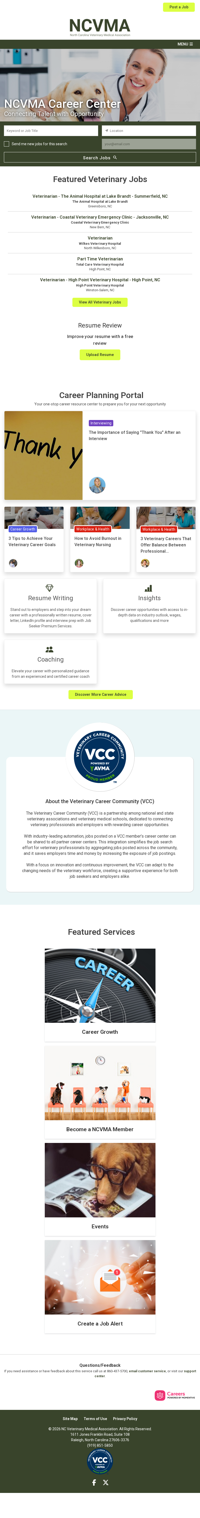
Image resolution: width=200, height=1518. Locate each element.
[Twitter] (106, 1482)
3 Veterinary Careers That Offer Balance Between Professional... (166, 545)
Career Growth (22, 529)
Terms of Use (95, 1419)
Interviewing (101, 423)
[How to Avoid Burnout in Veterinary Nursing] (99, 517)
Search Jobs (97, 157)
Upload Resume (100, 355)
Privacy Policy (125, 1419)
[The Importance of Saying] (43, 455)
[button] (100, 44)
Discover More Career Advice (100, 694)
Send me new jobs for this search (39, 144)
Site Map (70, 1419)
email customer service (147, 1371)
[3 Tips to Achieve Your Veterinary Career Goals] (34, 517)
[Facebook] (94, 1482)
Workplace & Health (92, 529)
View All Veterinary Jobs (100, 302)
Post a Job (179, 7)
